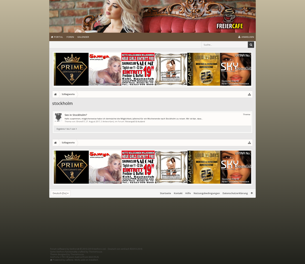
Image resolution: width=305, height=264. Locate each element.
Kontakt (178, 193)
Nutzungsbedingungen (207, 193)
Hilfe (188, 193)
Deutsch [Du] (60, 193)
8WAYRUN (94, 257)
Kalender (83, 36)
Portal (58, 36)
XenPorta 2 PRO (58, 257)
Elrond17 (80, 121)
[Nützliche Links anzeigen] (249, 94)
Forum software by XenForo (78, 248)
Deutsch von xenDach (125, 248)
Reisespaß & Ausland (135, 121)
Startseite (165, 193)
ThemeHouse (95, 251)
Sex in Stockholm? (76, 115)
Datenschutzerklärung (235, 193)
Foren (70, 36)
